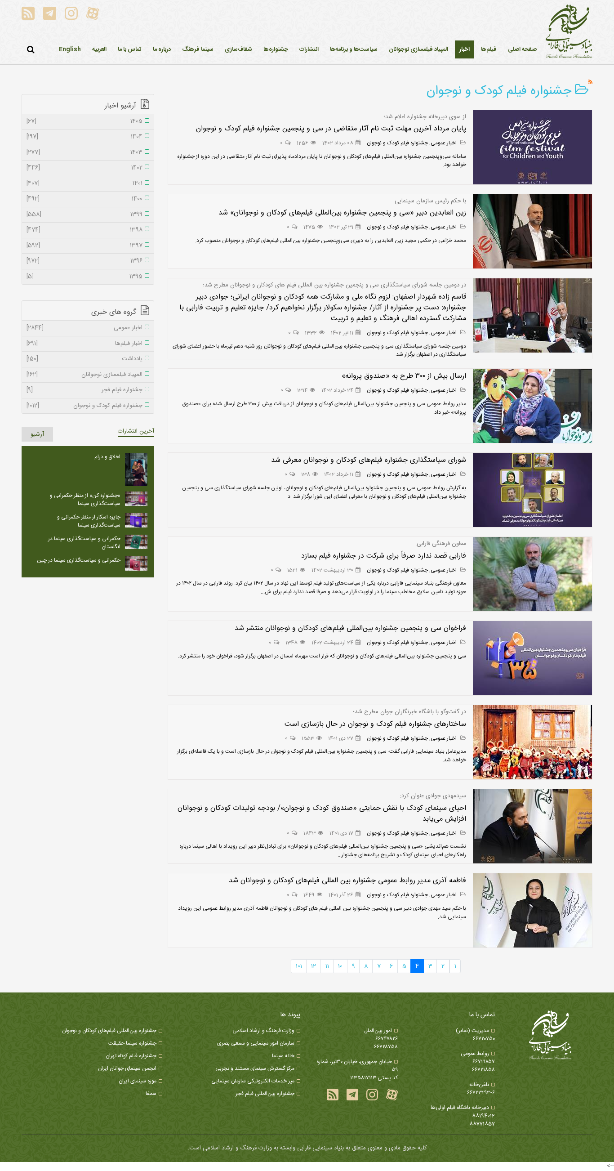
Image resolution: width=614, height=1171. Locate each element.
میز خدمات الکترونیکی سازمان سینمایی (252, 1081)
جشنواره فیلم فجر (84, 390)
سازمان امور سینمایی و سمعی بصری (255, 1043)
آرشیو (37, 434)
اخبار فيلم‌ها (84, 344)
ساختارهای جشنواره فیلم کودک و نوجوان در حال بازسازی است (375, 724)
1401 (84, 183)
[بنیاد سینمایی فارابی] (569, 32)
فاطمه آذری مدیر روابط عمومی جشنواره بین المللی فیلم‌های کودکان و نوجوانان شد (347, 881)
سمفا (151, 1093)
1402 (84, 168)
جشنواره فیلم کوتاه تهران (131, 1055)
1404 (84, 137)
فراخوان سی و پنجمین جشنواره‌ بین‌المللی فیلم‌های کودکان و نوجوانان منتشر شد (350, 628)
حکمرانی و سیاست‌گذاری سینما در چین (78, 560)
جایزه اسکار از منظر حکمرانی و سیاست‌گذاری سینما (88, 521)
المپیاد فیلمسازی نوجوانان (84, 375)
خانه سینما (283, 1055)
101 (299, 966)
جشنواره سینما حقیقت (132, 1043)
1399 (84, 214)
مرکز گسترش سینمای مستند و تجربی (254, 1068)
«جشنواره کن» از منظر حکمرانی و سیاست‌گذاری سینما (85, 499)
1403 (84, 152)
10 (340, 966)
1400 (84, 199)
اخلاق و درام (107, 456)
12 (313, 966)
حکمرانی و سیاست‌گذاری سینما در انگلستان (84, 542)
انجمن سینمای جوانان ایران (127, 1068)
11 (327, 966)
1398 (84, 230)
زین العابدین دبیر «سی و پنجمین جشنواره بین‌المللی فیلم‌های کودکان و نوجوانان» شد (342, 213)
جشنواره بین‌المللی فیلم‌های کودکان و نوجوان (109, 1030)
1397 (84, 245)
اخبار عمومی (444, 143)
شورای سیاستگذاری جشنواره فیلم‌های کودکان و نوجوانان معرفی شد (367, 460)
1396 (84, 261)
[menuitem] (464, 49)
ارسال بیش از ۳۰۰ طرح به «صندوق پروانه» (404, 376)
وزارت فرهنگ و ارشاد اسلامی (263, 1030)
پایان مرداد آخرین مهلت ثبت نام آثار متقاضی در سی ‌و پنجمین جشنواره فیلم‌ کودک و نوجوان (331, 129)
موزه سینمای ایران (137, 1081)
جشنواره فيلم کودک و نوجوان (397, 143)
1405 (84, 121)
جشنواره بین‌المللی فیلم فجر (265, 1093)
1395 (84, 277)
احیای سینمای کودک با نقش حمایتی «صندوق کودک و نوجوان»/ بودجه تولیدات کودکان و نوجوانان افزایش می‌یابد (322, 813)
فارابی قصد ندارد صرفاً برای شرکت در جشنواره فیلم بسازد (383, 556)
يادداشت (84, 359)
